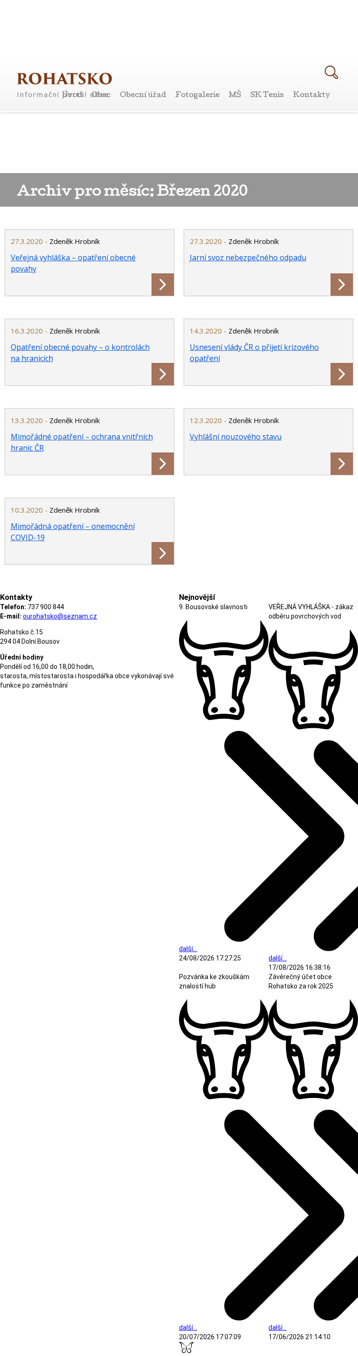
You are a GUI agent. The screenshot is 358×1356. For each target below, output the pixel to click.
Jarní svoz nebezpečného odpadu (248, 257)
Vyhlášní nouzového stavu (236, 436)
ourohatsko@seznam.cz (60, 616)
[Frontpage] (64, 78)
